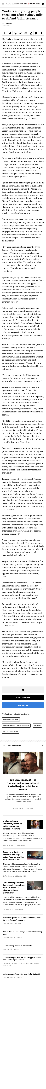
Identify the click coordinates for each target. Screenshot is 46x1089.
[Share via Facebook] (4, 33)
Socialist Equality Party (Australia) (16, 725)
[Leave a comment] (36, 33)
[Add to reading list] (41, 33)
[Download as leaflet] (30, 33)
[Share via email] (25, 33)
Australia (37, 725)
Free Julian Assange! (11, 719)
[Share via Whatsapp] (15, 33)
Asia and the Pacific (10, 732)
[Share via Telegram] (20, 33)
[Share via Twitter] (10, 33)
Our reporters (7, 23)
